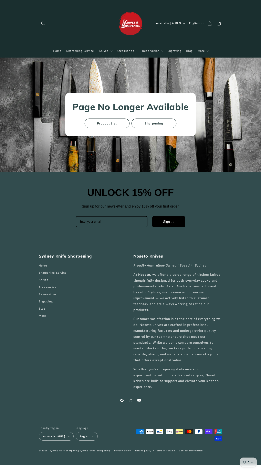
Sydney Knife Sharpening (65, 450)
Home (43, 265)
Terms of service (165, 450)
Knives (44, 280)
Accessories (47, 287)
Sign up (168, 221)
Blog (42, 309)
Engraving (46, 301)
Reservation (47, 294)
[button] (43, 23)
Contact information (190, 450)
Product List (107, 123)
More (42, 316)
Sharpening (154, 123)
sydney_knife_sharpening (95, 450)
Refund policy (143, 450)
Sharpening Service (52, 273)
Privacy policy (122, 450)
